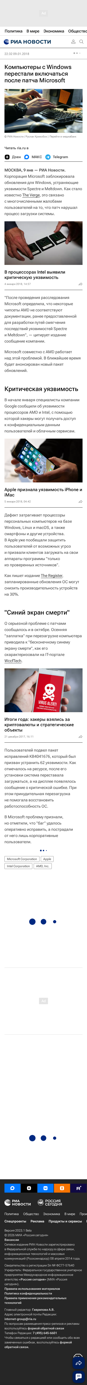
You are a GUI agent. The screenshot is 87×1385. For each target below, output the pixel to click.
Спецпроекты (15, 1221)
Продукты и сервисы (65, 1221)
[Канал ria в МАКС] (12, 1188)
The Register (51, 575)
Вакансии (11, 1240)
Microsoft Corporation (22, 859)
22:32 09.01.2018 (16, 54)
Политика (11, 1214)
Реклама (37, 1221)
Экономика (51, 1214)
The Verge (31, 195)
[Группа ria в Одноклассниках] (62, 1188)
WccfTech (12, 660)
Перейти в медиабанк (63, 136)
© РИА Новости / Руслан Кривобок (25, 136)
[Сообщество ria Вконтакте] (45, 1188)
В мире (69, 1214)
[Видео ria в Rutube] (78, 1188)
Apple (47, 859)
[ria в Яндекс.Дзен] (29, 1188)
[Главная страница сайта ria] (27, 42)
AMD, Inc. (42, 866)
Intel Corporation (18, 866)
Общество (31, 1214)
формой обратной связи (46, 1328)
